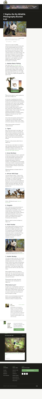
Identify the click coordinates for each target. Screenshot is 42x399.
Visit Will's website (21, 304)
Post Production (6, 375)
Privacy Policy (15, 380)
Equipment (5, 373)
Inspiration (10, 38)
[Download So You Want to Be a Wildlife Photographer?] (14, 85)
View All (23, 335)
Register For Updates (30, 370)
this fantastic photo (17, 65)
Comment (14, 41)
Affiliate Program (15, 375)
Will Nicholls (9, 41)
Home (6, 38)
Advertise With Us (16, 377)
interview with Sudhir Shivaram (12, 150)
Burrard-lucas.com (21, 253)
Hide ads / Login (15, 370)
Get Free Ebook (19, 329)
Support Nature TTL (16, 378)
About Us (14, 371)
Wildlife (15, 38)
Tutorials (4, 370)
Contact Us (15, 373)
